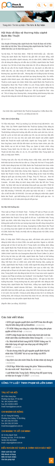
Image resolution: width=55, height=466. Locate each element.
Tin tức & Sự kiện (35, 25)
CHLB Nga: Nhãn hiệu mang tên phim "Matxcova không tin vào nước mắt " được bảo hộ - (28, 367)
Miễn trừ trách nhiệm (8, 457)
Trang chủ (7, 25)
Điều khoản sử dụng (8, 454)
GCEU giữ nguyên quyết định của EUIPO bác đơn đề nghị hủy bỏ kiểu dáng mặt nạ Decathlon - (28, 323)
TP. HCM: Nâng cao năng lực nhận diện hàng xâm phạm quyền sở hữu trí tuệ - (28, 330)
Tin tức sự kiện (18, 25)
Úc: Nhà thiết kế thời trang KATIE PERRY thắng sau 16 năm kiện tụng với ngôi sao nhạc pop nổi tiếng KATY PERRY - (28, 344)
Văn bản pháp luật (8, 459)
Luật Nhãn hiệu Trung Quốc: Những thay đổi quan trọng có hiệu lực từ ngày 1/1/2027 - (28, 374)
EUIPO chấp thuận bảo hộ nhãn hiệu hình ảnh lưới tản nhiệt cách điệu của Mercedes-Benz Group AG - (29, 336)
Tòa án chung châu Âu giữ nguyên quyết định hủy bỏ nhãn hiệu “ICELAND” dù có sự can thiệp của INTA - (27, 353)
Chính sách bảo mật (8, 451)
